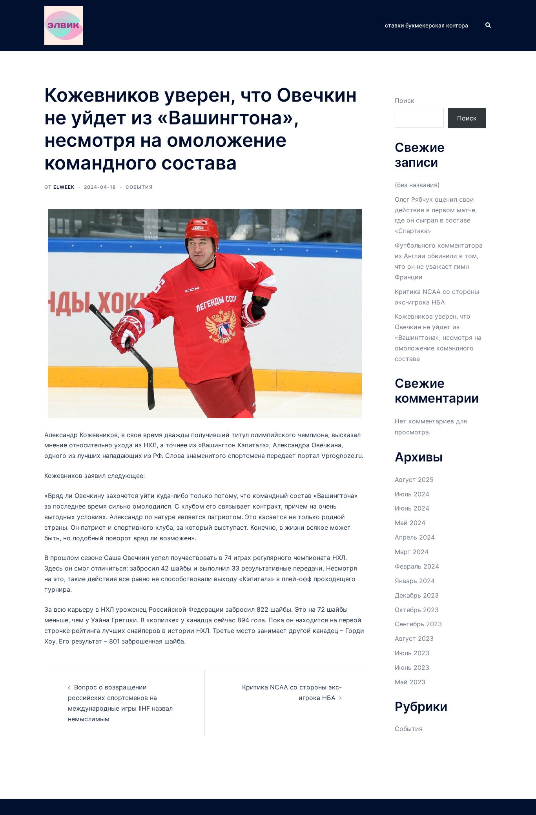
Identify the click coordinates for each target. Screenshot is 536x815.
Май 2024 (410, 523)
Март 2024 (411, 552)
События (139, 187)
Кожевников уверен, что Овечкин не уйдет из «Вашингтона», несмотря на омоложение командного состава (438, 337)
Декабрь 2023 (417, 595)
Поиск (404, 100)
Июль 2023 (412, 653)
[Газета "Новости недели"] (63, 25)
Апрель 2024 (415, 537)
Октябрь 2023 (417, 610)
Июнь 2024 (412, 508)
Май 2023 (410, 682)
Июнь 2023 (412, 667)
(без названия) (417, 185)
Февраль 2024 (417, 566)
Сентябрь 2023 (418, 624)
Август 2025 (414, 479)
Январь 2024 (415, 581)
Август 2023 (414, 638)
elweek (64, 187)
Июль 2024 (412, 494)
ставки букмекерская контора (426, 25)
